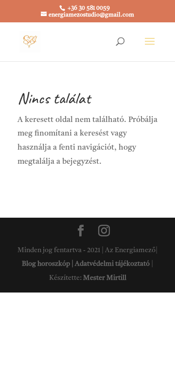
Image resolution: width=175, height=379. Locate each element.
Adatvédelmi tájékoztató (112, 263)
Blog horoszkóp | (48, 263)
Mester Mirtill (104, 278)
